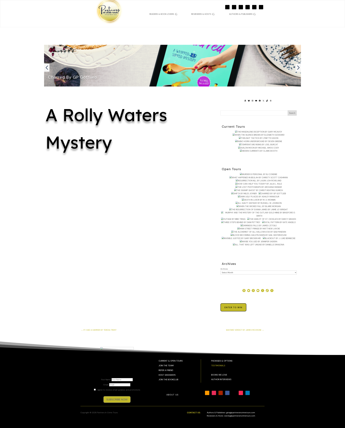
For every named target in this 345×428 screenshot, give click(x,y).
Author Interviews (221, 379)
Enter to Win (233, 307)
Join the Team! (166, 365)
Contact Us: (194, 412)
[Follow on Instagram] (234, 7)
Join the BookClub (168, 379)
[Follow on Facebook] (247, 7)
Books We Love (219, 375)
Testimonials (218, 365)
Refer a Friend (166, 370)
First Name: (106, 379)
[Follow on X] (254, 7)
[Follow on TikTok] (261, 7)
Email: (106, 384)
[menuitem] (242, 14)
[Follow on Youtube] (241, 7)
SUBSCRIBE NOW (117, 399)
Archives (224, 269)
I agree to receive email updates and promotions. (118, 390)
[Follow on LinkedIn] (247, 393)
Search (292, 113)
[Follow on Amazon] (227, 7)
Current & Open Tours (171, 361)
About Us (172, 394)
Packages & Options (221, 361)
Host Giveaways (167, 375)
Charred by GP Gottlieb (72, 77)
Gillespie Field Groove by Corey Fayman (128, 174)
